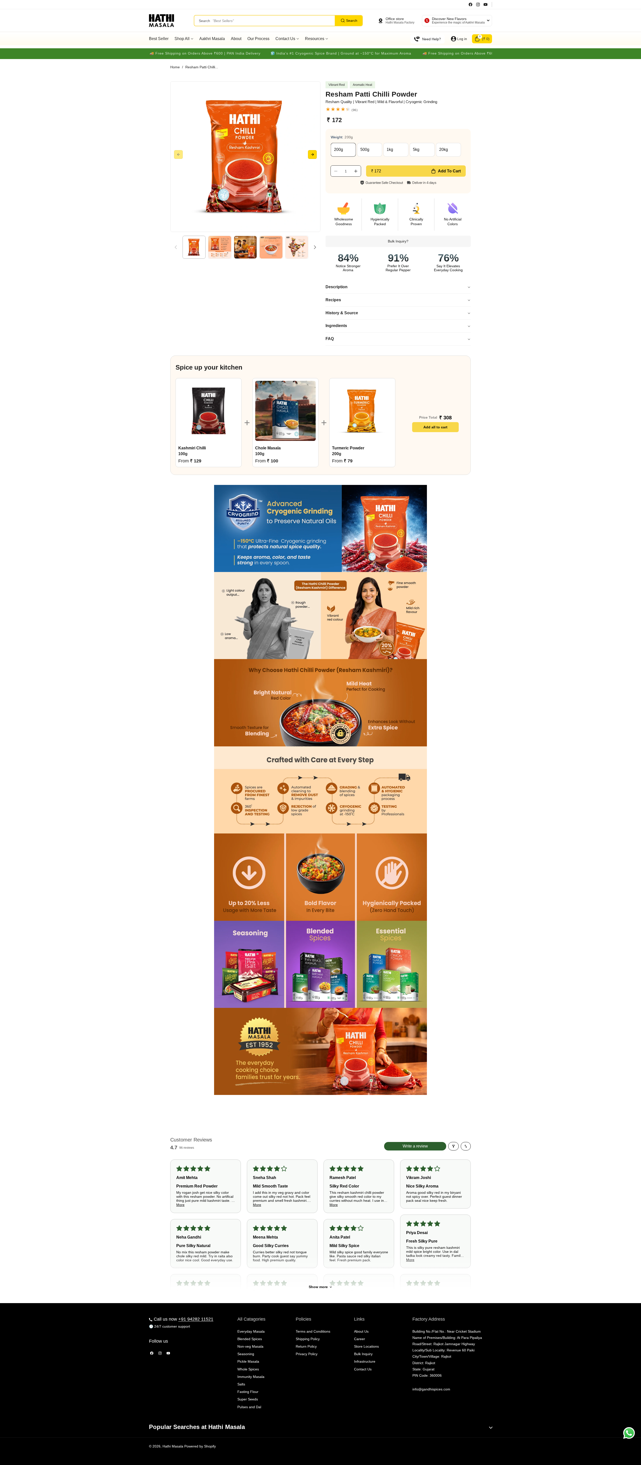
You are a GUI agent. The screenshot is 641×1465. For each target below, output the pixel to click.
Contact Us (363, 1369)
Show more (318, 1287)
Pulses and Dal (249, 1407)
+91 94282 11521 (195, 1319)
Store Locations (366, 1346)
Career (359, 1339)
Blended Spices (249, 1339)
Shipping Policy (308, 1339)
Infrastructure (364, 1361)
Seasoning (245, 1354)
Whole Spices (248, 1369)
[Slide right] (312, 154)
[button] (482, 38)
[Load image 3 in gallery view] (245, 247)
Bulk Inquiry (363, 1354)
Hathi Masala (173, 1446)
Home (175, 67)
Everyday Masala (251, 1331)
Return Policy (306, 1346)
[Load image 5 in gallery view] (296, 247)
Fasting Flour (247, 1392)
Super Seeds (247, 1399)
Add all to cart (435, 427)
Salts (241, 1384)
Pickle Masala (248, 1361)
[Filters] (453, 1146)
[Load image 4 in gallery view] (270, 247)
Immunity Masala (250, 1377)
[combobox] (278, 20)
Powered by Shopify (200, 1446)
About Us (361, 1331)
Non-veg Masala (250, 1346)
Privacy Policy (306, 1354)
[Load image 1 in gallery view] (194, 247)
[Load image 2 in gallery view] (219, 247)
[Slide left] (178, 154)
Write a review (415, 1146)
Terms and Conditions (313, 1331)
